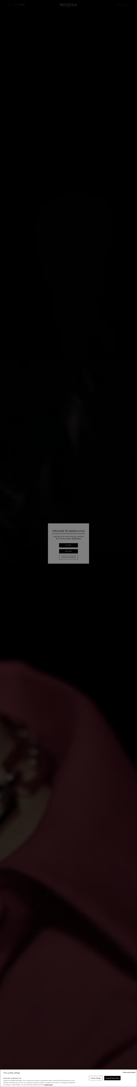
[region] (68, 1078)
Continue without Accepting (129, 1072)
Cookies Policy (48, 1085)
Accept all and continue (112, 1078)
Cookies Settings (96, 1078)
